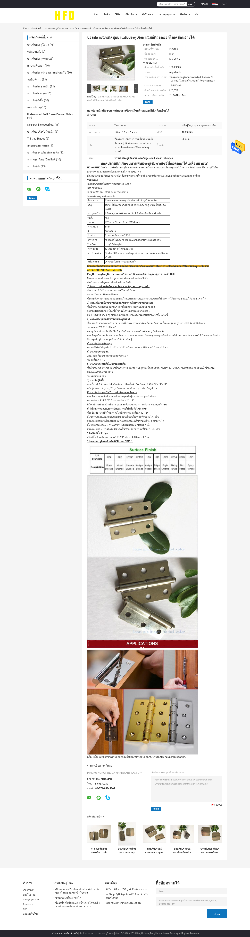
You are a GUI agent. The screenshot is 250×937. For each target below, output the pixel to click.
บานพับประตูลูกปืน (38, 86)
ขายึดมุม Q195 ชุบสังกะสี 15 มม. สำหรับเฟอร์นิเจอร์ (127, 896)
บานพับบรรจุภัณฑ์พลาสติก (43, 152)
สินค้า (107, 14)
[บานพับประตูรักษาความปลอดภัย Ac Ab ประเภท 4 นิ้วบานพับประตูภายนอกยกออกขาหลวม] (210, 834)
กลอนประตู (34, 107)
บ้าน (96, 14)
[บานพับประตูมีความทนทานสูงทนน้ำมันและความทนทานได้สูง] (154, 834)
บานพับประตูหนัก (37, 58)
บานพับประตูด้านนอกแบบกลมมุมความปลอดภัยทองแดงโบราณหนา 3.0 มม (127, 850)
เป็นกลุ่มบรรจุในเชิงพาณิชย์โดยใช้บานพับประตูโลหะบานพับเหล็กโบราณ (77, 891)
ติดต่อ (147, 102)
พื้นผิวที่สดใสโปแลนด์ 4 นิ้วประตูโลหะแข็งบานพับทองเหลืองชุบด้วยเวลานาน (77, 905)
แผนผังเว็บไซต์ (30, 913)
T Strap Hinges (36, 138)
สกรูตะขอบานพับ (37, 145)
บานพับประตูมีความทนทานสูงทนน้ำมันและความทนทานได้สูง (154, 850)
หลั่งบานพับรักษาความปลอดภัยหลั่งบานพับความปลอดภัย (122, 757)
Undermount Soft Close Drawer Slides (50, 114)
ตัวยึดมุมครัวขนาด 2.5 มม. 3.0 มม (123, 903)
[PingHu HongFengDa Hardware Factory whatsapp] (40, 189)
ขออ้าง (204, 4)
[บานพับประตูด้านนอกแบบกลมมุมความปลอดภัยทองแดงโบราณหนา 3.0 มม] (127, 834)
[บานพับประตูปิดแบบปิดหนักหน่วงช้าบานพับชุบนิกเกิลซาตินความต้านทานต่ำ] (182, 834)
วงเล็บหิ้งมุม (34, 79)
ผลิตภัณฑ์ (36, 28)
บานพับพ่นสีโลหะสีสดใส (68, 897)
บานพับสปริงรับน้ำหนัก (40, 131)
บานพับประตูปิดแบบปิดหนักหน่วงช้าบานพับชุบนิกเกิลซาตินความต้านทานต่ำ (182, 850)
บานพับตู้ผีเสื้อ (35, 100)
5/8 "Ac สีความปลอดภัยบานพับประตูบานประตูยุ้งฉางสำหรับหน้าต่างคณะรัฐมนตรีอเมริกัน (99, 850)
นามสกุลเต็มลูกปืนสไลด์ (41, 159)
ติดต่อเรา (185, 14)
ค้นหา (191, 4)
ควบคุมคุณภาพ (167, 14)
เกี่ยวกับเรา (131, 14)
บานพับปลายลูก (36, 93)
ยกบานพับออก (35, 65)
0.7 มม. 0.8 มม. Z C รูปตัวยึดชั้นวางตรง (126, 889)
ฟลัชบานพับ (34, 51)
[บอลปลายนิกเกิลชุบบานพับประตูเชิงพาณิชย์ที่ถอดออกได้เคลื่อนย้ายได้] (111, 63)
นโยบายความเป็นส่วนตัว (65, 933)
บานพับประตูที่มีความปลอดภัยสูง (169, 757)
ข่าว (197, 14)
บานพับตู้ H (33, 166)
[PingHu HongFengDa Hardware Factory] (64, 15)
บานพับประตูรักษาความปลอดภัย (60, 28)
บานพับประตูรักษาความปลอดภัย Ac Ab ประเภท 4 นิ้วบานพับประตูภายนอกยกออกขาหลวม (210, 850)
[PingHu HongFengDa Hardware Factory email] (31, 189)
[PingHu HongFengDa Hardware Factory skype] (49, 189)
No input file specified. (40, 124)
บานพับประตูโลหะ (38, 44)
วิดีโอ (117, 14)
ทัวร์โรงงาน (148, 14)
